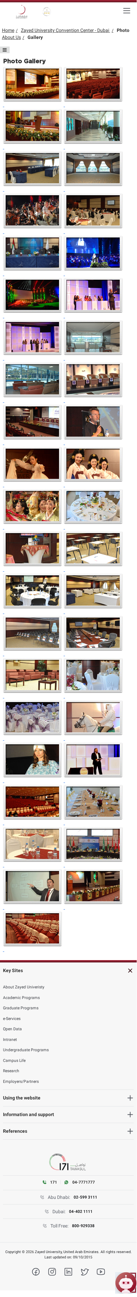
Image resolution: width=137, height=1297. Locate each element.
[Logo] (21, 12)
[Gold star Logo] (46, 11)
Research (11, 1071)
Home (8, 30)
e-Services (12, 1018)
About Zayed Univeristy (23, 987)
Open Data (12, 1029)
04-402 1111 (81, 1211)
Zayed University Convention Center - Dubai (65, 30)
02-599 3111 (85, 1197)
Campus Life (14, 1060)
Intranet (10, 1039)
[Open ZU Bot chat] (126, 1283)
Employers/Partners (21, 1081)
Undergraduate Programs (26, 1050)
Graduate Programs (20, 1008)
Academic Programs (21, 997)
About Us (11, 37)
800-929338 (83, 1226)
